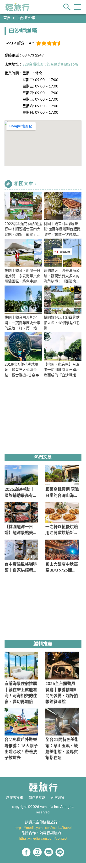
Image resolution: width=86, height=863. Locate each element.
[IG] (37, 852)
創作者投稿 (14, 797)
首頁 (7, 18)
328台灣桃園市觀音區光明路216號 (50, 64)
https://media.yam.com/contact (43, 838)
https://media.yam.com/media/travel (43, 828)
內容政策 (57, 797)
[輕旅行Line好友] (59, 852)
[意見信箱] (48, 852)
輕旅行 (17, 6)
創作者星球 (37, 797)
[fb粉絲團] (26, 852)
